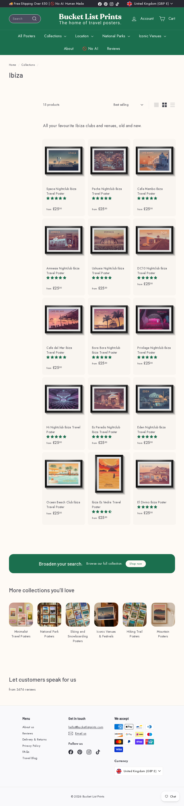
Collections (53, 36)
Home (12, 65)
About (69, 48)
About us (28, 727)
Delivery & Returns (34, 739)
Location (82, 36)
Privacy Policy (31, 746)
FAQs (25, 752)
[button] (56, 198)
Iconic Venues (151, 36)
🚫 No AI (90, 48)
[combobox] (25, 18)
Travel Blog (29, 758)
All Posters (26, 36)
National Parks (114, 36)
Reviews (113, 48)
